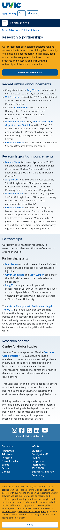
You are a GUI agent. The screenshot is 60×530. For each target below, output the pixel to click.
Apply (4, 13)
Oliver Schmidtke (14, 142)
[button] (21, 13)
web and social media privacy (33, 511)
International (39, 464)
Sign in (33, 13)
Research (7, 457)
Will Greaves (12, 97)
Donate (6, 471)
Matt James (11, 264)
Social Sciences (10, 30)
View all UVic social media (30, 436)
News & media (10, 461)
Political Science (19, 22)
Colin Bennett (21, 107)
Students (37, 450)
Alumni (36, 457)
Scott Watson (37, 274)
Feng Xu (9, 285)
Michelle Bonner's (15, 121)
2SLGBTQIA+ (39, 468)
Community (38, 475)
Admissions (8, 454)
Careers (6, 468)
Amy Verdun (33, 90)
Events (5, 464)
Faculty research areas (30, 72)
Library (12, 13)
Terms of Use (8, 511)
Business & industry (43, 471)
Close (30, 524)
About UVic (8, 450)
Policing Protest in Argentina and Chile (28, 123)
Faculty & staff (40, 454)
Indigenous (38, 461)
